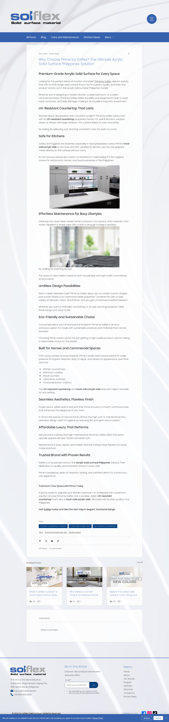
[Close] (166, 718)
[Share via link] (58, 541)
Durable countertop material (53, 526)
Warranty (128, 689)
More (108, 37)
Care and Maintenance (65, 37)
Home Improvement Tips (56, 532)
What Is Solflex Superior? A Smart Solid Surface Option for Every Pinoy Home (43, 593)
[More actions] (128, 53)
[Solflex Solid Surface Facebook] (144, 713)
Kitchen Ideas (92, 37)
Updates (128, 685)
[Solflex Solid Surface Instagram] (149, 713)
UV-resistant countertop (105, 526)
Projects (128, 682)
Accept (158, 718)
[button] (152, 19)
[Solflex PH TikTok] (155, 713)
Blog (43, 37)
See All (140, 562)
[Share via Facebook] (40, 541)
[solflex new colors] (125, 577)
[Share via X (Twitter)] (46, 541)
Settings (147, 718)
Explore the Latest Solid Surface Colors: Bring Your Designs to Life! (123, 593)
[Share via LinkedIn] (52, 541)
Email (67, 680)
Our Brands (129, 678)
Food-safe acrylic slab (80, 526)
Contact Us (129, 693)
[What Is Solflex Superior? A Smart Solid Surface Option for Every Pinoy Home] (44, 577)
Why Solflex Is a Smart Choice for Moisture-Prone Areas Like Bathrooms (84, 593)
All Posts (31, 37)
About (127, 675)
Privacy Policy (130, 696)
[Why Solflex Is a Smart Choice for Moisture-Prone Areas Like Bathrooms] (84, 577)
